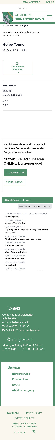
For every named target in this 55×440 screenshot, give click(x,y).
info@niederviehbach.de (25, 330)
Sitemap (19, 432)
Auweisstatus (33, 2)
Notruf (16, 384)
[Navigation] (49, 18)
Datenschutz (24, 418)
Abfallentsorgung (23, 390)
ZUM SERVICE (15, 172)
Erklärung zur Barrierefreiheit (24, 425)
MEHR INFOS (14, 182)
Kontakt (50, 2)
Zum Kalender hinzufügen (18, 67)
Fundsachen (20, 379)
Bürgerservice (21, 373)
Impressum (34, 412)
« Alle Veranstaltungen (15, 25)
